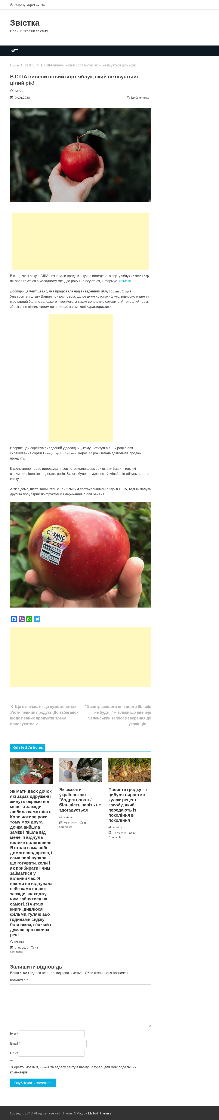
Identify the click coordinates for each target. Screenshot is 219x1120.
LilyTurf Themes (99, 1113)
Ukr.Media (125, 280)
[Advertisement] (80, 241)
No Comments (140, 97)
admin (19, 91)
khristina (19, 942)
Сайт (14, 1052)
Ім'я (14, 1033)
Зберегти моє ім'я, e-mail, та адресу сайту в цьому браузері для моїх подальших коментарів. (73, 1069)
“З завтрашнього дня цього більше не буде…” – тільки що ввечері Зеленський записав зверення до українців (118, 715)
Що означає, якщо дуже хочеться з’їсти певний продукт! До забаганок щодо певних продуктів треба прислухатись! (44, 715)
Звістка (25, 23)
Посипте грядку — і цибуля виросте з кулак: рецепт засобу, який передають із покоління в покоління (127, 805)
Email (15, 1043)
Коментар (19, 980)
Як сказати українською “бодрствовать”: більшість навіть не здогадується (80, 800)
